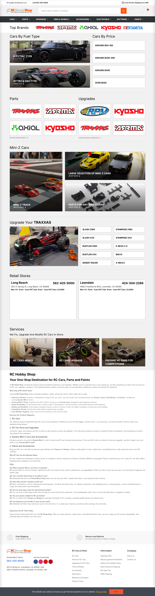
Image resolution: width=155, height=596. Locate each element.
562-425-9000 (15, 560)
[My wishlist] (142, 11)
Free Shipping (22, 536)
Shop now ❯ (74, 176)
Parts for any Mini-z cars (86, 204)
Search (124, 11)
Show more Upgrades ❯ (90, 138)
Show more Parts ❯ (19, 138)
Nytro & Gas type (25, 81)
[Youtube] (45, 562)
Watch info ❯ (19, 207)
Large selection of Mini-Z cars (90, 173)
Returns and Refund (94, 536)
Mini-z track (22, 204)
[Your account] (138, 11)
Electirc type (22, 56)
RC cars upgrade (70, 360)
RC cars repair (23, 360)
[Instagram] (41, 562)
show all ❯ (18, 59)
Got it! (116, 592)
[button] (17, 2)
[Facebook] (36, 562)
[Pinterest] (50, 562)
